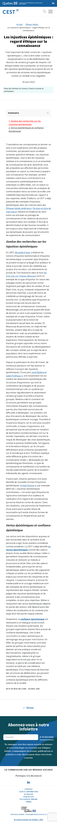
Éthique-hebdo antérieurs (19, 208)
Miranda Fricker (22, 252)
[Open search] (43, 11)
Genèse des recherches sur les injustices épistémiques (25, 123)
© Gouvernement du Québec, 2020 (28, 819)
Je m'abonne (47, 737)
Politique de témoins (29, 799)
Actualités (28, 794)
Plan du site (28, 797)
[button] (50, 11)
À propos (28, 789)
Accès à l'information (28, 792)
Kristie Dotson (27, 485)
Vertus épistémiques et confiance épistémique (26, 129)
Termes (28, 802)
